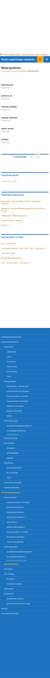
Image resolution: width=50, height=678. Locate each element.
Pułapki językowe (11, 488)
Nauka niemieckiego (10, 342)
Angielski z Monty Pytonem (18, 502)
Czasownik (11, 352)
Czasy (9, 357)
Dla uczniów (12, 473)
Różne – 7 (5, 225)
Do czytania (9, 443)
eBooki (4, 609)
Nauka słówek (10, 381)
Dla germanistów (14, 468)
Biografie (11, 448)
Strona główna (6, 71)
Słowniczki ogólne (15, 599)
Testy (9, 478)
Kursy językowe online (11, 337)
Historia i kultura (14, 584)
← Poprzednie (19, 157)
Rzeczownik (12, 372)
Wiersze (10, 458)
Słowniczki (9, 594)
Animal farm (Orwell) (16, 527)
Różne (9, 416)
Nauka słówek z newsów (17, 401)
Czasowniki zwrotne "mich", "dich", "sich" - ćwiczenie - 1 (23, 248)
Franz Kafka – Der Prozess (18, 386)
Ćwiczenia (8, 463)
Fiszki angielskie (11, 547)
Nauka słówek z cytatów (17, 396)
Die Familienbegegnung (11, 258)
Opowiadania (12, 453)
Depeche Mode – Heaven (11, 220)
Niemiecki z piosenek (15, 406)
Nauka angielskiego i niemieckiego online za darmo (19, 59)
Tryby (9, 376)
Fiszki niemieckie (11, 421)
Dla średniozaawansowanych (19, 426)
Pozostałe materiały (16, 537)
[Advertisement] (25, 26)
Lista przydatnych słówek (18, 391)
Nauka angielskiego (20, 71)
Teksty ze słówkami (15, 542)
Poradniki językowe (9, 614)
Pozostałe (11, 362)
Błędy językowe (11, 438)
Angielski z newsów (15, 507)
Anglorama (12, 522)
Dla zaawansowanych (16, 431)
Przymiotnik (12, 367)
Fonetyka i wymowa (12, 483)
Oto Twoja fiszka (8, 243)
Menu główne (47, 59)
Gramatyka (9, 347)
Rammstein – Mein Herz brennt (14, 215)
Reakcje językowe (14, 411)
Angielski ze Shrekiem (16, 517)
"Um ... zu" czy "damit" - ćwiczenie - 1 (16, 263)
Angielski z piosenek (15, 512)
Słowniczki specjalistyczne (18, 604)
